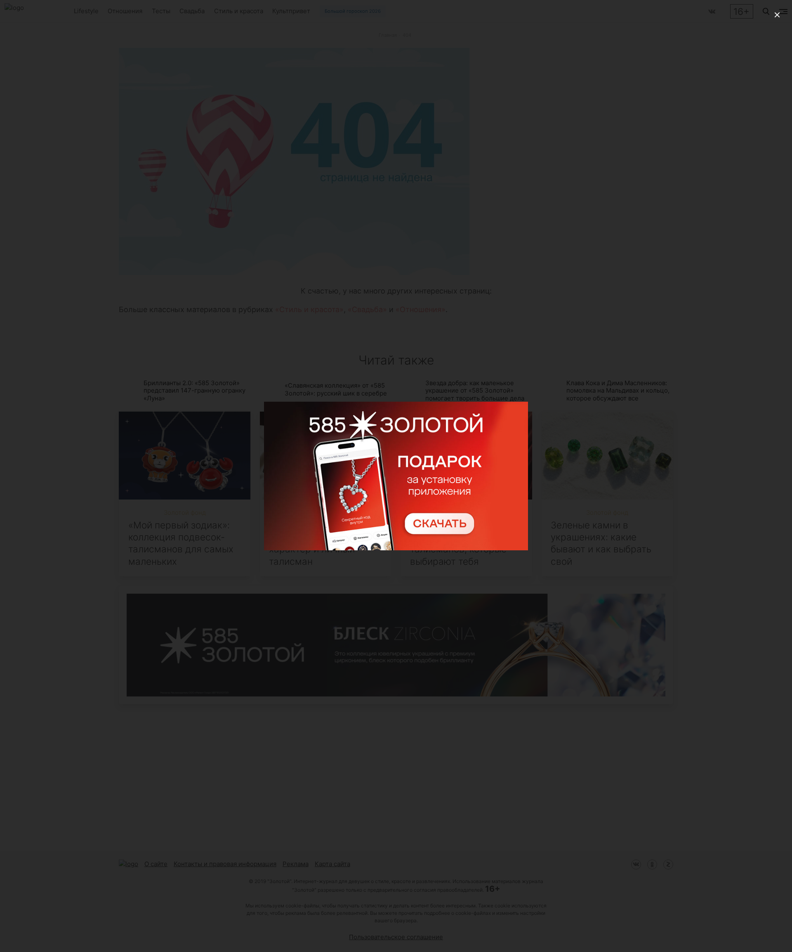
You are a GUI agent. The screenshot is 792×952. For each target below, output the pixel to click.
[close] (777, 14)
